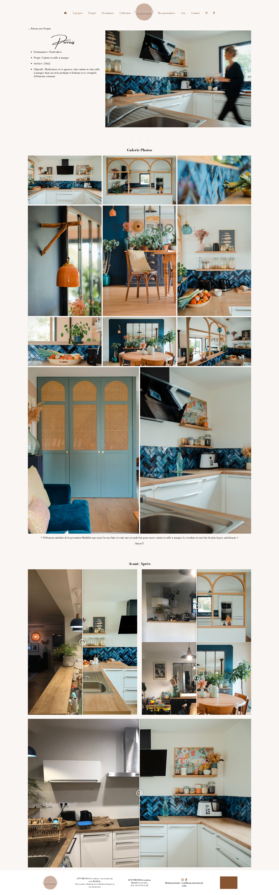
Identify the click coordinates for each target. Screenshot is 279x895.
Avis (183, 13)
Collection (125, 13)
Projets (92, 13)
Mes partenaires (166, 13)
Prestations (108, 13)
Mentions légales (172, 882)
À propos (78, 13)
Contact (195, 13)
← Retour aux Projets (39, 28)
